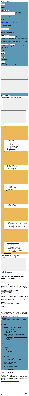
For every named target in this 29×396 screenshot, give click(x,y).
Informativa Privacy (9, 358)
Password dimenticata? (6, 16)
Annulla (3, 95)
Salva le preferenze (13, 316)
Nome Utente (19, 12)
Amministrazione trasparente (11, 366)
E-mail (17, 37)
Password (18, 14)
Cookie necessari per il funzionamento (10, 310)
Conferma (8, 95)
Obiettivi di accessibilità (10, 362)
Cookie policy (7, 355)
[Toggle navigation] (13, 116)
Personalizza (4, 290)
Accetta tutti (6, 292)
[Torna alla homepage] (14, 97)
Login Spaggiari (15, 42)
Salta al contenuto (5, 1)
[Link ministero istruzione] (8, 2)
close (2, 124)
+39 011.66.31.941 (11, 331)
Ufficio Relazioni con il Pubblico (12, 359)
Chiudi (2, 53)
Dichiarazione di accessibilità (11, 360)
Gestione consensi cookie (10, 365)
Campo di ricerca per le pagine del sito (10, 255)
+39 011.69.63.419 (11, 332)
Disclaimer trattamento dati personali (10, 381)
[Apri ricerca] (15, 104)
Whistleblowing (8, 363)
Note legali (6, 356)
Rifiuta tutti (14, 290)
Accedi (3, 4)
